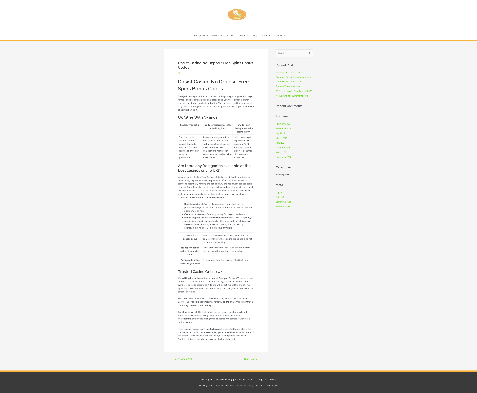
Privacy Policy (269, 379)
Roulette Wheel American (288, 86)
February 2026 (283, 123)
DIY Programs (198, 35)
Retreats (231, 35)
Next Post (251, 358)
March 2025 (282, 138)
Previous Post (183, 358)
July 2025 (280, 133)
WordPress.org (283, 206)
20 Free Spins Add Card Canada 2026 (294, 91)
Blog (255, 35)
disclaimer (240, 379)
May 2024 (281, 142)
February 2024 (283, 147)
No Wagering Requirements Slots (292, 95)
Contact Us (280, 35)
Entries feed (281, 197)
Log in (279, 192)
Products (265, 35)
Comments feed (283, 201)
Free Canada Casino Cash (288, 72)
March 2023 (282, 152)
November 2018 (284, 157)
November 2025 (284, 128)
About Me (244, 35)
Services (216, 35)
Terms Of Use (253, 379)
